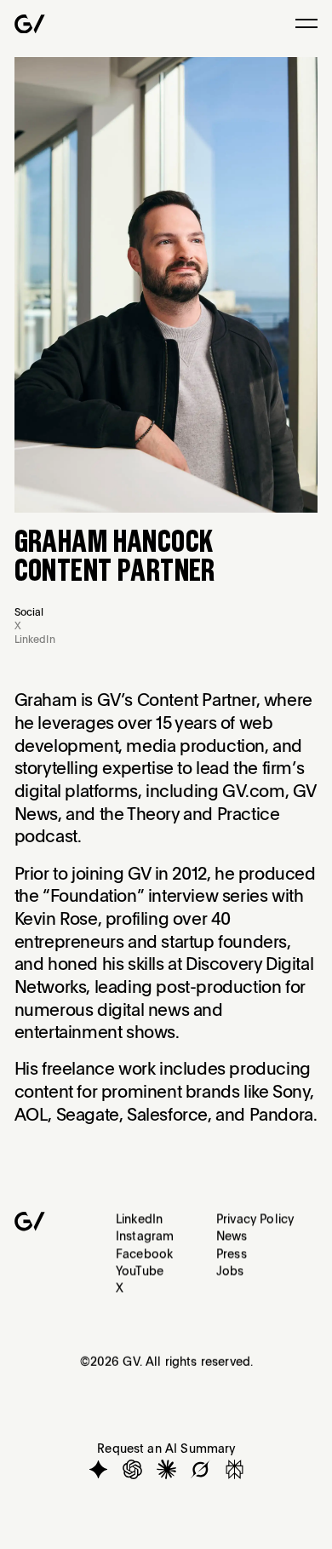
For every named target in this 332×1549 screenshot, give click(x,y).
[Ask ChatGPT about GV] (131, 1468)
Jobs (230, 1269)
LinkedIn (139, 1217)
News (232, 1235)
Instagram (145, 1235)
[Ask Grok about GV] (199, 1468)
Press (231, 1252)
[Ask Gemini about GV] (98, 1468)
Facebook (144, 1252)
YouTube (139, 1269)
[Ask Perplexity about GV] (233, 1468)
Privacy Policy (255, 1217)
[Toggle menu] (306, 23)
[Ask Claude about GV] (165, 1468)
